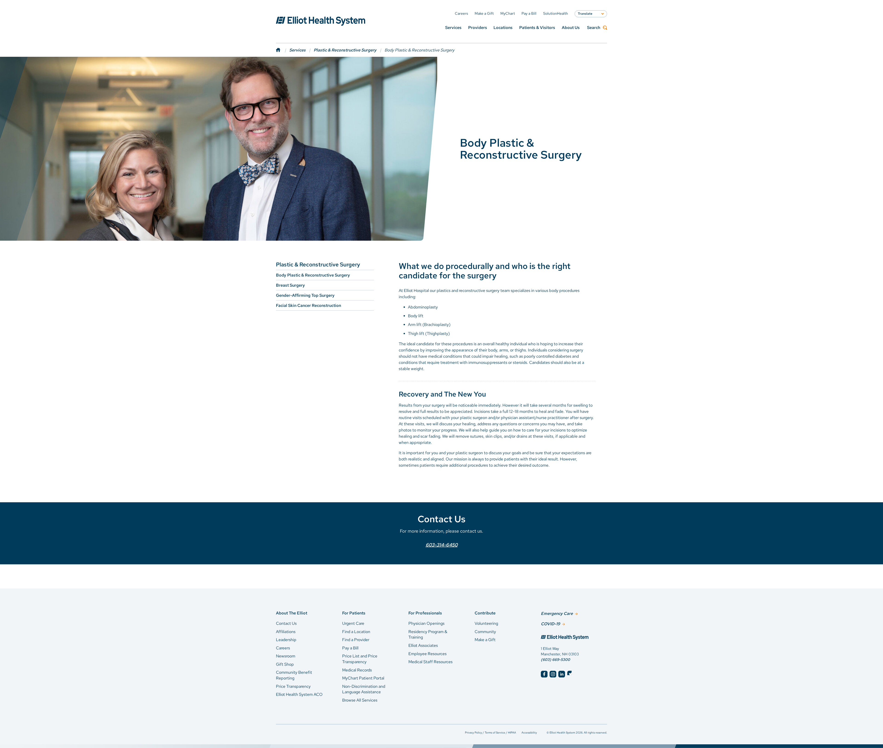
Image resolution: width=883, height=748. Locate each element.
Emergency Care (557, 613)
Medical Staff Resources (430, 661)
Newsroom (285, 656)
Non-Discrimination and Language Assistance (363, 689)
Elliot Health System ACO (299, 694)
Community (485, 631)
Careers (283, 648)
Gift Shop (285, 664)
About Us (571, 27)
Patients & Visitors (537, 27)
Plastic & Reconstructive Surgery (345, 50)
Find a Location (356, 631)
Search (593, 27)
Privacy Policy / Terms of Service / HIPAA (490, 732)
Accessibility (529, 732)
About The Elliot (291, 613)
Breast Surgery (290, 285)
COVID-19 (550, 623)
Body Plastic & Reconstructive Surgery (313, 275)
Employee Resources (427, 653)
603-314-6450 (442, 545)
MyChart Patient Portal (363, 678)
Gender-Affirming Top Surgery (305, 295)
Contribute (485, 613)
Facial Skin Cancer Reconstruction (308, 305)
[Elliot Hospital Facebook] (544, 674)
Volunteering (486, 623)
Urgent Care (353, 623)
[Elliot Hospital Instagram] (553, 674)
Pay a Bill (350, 648)
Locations (503, 27)
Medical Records (357, 670)
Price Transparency (293, 686)
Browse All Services (359, 700)
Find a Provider (355, 639)
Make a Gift (485, 639)
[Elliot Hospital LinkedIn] (561, 674)
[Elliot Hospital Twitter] (570, 674)
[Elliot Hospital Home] (574, 638)
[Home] (282, 50)
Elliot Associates (423, 645)
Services (453, 27)
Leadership (286, 639)
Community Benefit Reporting (294, 675)
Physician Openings (426, 623)
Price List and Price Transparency (359, 658)
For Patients (353, 613)
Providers (477, 27)
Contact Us (286, 623)
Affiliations (285, 631)
